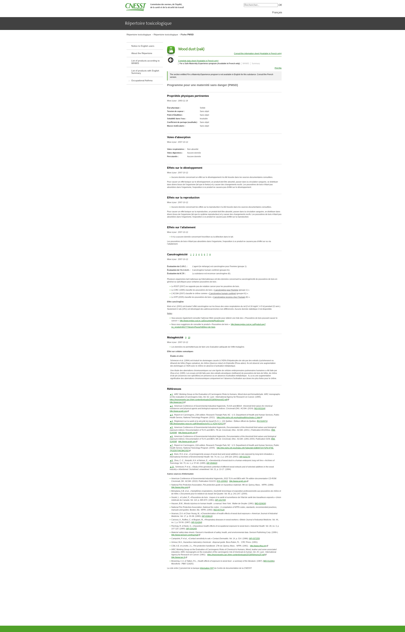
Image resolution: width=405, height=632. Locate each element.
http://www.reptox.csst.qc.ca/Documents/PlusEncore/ (202, 321)
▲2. (171, 406)
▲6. (171, 436)
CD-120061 (222, 481)
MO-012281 (269, 561)
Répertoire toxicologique (139, 34)
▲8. (171, 454)
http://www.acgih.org (178, 411)
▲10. (172, 467)
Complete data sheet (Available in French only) (198, 61)
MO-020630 (260, 503)
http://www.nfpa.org (258, 546)
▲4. (171, 421)
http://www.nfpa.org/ (179, 487)
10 (189, 338)
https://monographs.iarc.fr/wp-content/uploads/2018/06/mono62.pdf (198, 400)
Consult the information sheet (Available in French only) (258, 53)
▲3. (171, 415)
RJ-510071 (262, 421)
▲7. (171, 445)
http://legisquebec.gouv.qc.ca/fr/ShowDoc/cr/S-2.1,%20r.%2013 (197, 424)
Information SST (207, 568)
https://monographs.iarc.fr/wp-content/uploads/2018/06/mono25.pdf (236, 555)
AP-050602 (212, 463)
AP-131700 (220, 500)
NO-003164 (260, 408)
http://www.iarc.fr (177, 402)
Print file (278, 68)
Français (277, 12)
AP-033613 (207, 516)
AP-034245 (191, 529)
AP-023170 (245, 457)
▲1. (171, 394)
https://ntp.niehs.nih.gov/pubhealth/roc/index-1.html (238, 417)
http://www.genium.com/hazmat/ (184, 535)
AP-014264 (197, 522)
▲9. (171, 460)
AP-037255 (254, 538)
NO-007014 (219, 510)
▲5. (171, 427)
